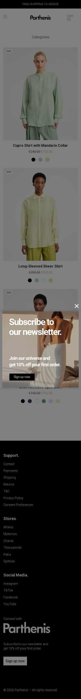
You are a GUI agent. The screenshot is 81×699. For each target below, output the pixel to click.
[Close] (76, 306)
